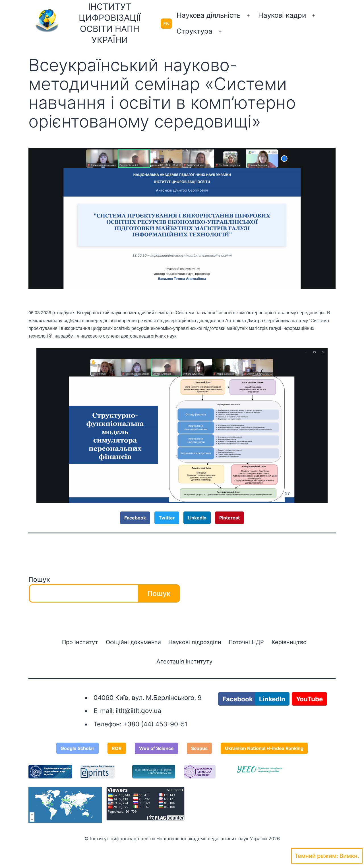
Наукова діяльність (209, 15)
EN (166, 23)
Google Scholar (77, 748)
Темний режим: (316, 855)
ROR (117, 748)
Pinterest (229, 518)
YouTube (309, 699)
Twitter (167, 518)
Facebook (135, 518)
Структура (194, 31)
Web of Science (156, 748)
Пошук (39, 579)
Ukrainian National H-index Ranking (264, 748)
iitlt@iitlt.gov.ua (138, 710)
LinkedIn (197, 518)
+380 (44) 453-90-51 (155, 724)
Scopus (199, 748)
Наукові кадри (282, 15)
